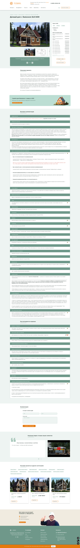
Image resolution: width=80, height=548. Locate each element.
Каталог (12, 7)
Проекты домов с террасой (58, 471)
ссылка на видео (47, 146)
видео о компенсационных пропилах (43, 169)
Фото (31, 7)
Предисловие (36, 276)
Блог (26, 534)
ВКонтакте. (19, 290)
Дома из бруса (13, 469)
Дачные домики (52, 469)
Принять (53, 546)
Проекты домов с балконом (33, 471)
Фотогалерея (27, 532)
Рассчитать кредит (60, 62)
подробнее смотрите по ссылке (49, 118)
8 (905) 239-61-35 (55, 3)
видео (46, 159)
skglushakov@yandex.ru (24, 516)
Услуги (26, 7)
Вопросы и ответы (28, 537)
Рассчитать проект (65, 7)
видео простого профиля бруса (26, 160)
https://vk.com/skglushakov (24, 519)
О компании (28, 530)
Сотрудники (27, 539)
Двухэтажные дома (33, 469)
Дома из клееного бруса (22, 469)
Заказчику (36, 7)
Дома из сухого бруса (43, 469)
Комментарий (25, 416)
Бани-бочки (43, 541)
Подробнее (14, 501)
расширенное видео (53, 159)
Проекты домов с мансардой (46, 471)
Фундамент (19, 7)
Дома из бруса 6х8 (14, 471)
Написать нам (22, 522)
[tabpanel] (40, 448)
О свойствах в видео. (16, 387)
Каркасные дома (23, 471)
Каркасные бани (44, 537)
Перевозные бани (44, 539)
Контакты (43, 7)
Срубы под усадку (60, 469)
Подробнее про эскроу (17, 102)
